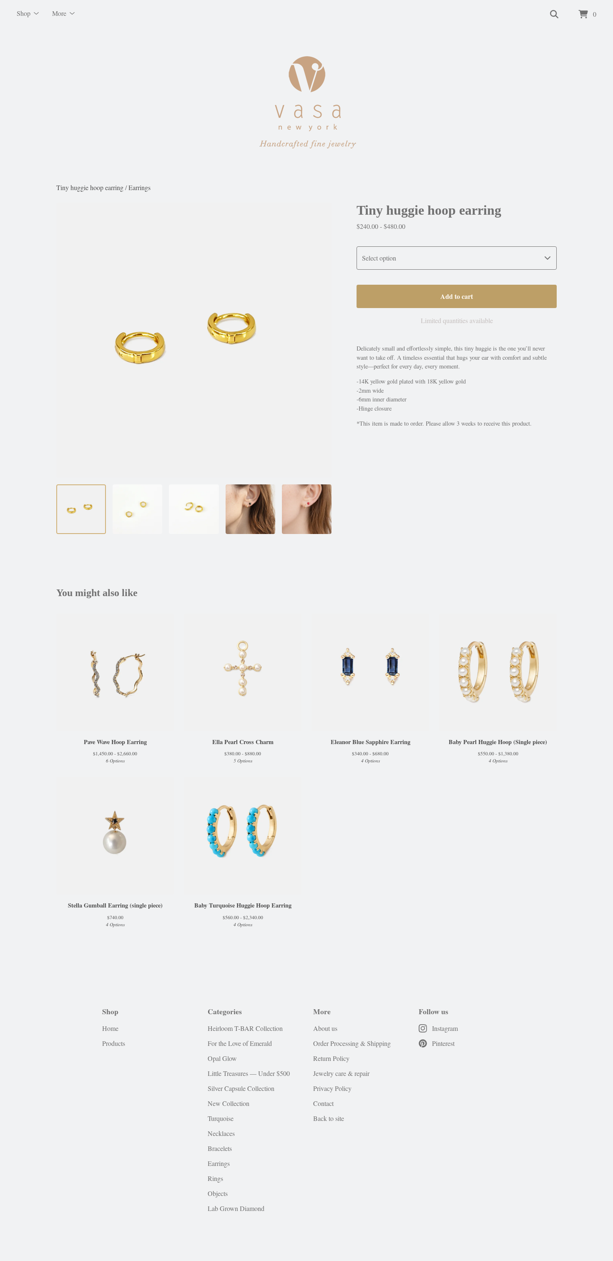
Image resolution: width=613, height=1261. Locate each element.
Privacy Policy (332, 1088)
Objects (218, 1193)
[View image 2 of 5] (137, 509)
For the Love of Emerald (240, 1043)
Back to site (328, 1118)
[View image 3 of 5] (194, 509)
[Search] (554, 15)
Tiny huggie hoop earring (89, 187)
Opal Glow (222, 1058)
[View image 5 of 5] (307, 509)
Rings (215, 1178)
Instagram (445, 1028)
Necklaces (221, 1133)
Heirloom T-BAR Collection (245, 1028)
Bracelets (220, 1148)
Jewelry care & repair (341, 1073)
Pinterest (443, 1043)
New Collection (228, 1103)
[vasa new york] (306, 106)
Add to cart (456, 296)
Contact (323, 1103)
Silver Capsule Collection (241, 1088)
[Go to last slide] (68, 340)
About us (325, 1028)
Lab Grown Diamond (236, 1208)
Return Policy (331, 1058)
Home (110, 1028)
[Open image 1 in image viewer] (194, 340)
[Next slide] (320, 340)
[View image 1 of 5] (81, 509)
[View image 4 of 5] (250, 509)
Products (113, 1043)
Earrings (139, 187)
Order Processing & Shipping (352, 1043)
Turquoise (221, 1118)
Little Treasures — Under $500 (249, 1073)
